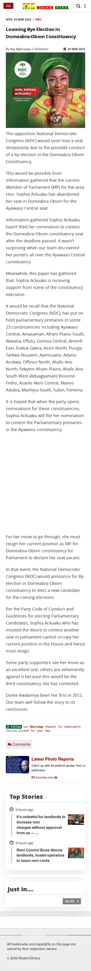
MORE (70, 901)
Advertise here (45, 777)
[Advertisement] (45, 483)
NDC (38, 19)
